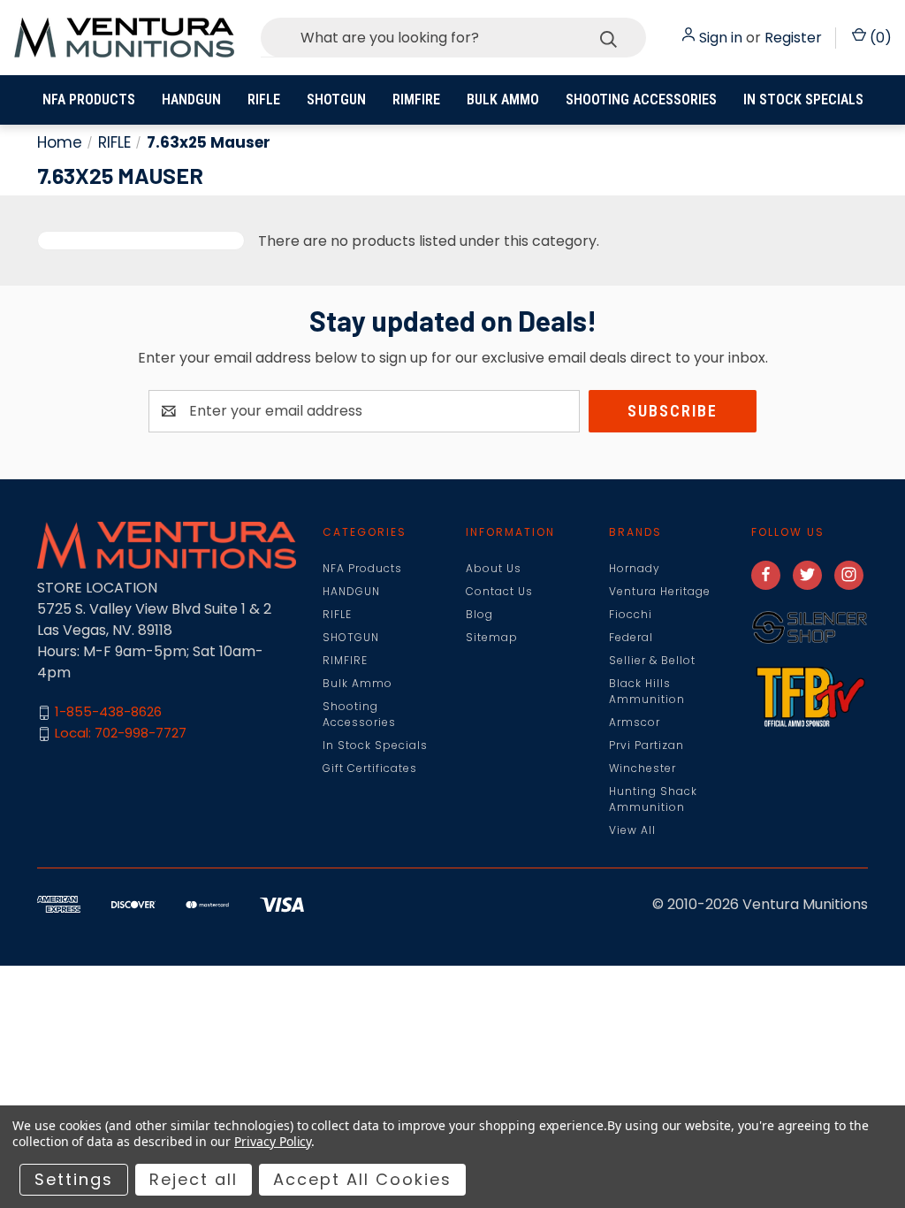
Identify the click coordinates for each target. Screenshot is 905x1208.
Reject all (193, 1179)
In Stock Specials (803, 99)
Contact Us (499, 591)
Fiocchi (630, 614)
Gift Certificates (370, 768)
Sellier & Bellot (652, 660)
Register (793, 37)
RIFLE (263, 99)
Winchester (642, 768)
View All (632, 829)
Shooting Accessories (641, 99)
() (879, 37)
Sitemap (492, 637)
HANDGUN (191, 99)
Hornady (634, 568)
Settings (73, 1179)
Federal (631, 637)
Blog (479, 614)
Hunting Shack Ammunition (653, 799)
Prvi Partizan (646, 745)
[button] (809, 627)
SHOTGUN (336, 99)
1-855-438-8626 (108, 712)
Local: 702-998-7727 (120, 733)
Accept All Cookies (362, 1179)
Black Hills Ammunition (647, 691)
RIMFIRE (416, 99)
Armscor (634, 722)
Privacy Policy (272, 1141)
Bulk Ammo (503, 99)
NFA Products (88, 99)
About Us (493, 568)
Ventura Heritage (660, 591)
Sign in (720, 37)
